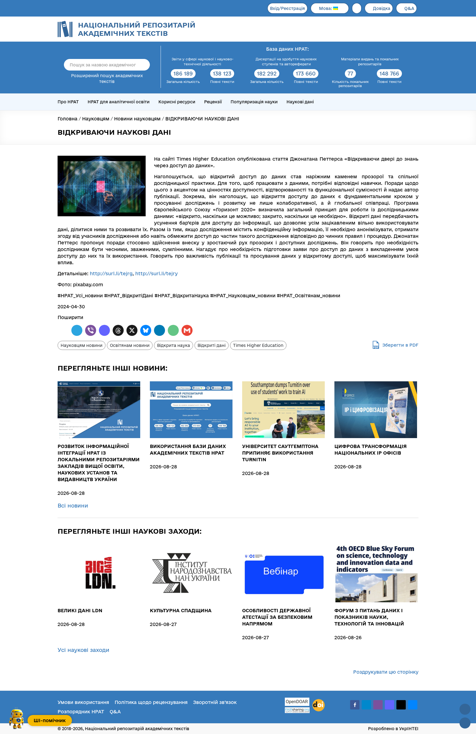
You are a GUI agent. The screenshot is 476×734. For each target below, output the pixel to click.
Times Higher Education (258, 345)
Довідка (381, 8)
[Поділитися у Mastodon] (104, 330)
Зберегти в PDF (400, 344)
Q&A (409, 8)
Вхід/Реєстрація (287, 8)
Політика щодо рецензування (151, 702)
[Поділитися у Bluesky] (145, 330)
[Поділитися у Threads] (118, 330)
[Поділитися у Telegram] (76, 330)
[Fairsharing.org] (297, 710)
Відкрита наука (173, 345)
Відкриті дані (212, 345)
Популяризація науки (254, 101)
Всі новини (74, 506)
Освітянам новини (130, 345)
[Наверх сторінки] (464, 709)
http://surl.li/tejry (156, 273)
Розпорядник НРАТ (81, 711)
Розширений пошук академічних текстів (107, 78)
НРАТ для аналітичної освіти (119, 101)
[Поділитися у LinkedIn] (159, 330)
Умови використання (83, 702)
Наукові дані (300, 101)
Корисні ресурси (176, 101)
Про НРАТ (68, 101)
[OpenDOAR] (297, 702)
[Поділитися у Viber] (90, 330)
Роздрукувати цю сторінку (385, 671)
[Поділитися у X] (131, 330)
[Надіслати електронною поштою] (173, 330)
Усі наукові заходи (84, 650)
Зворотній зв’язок (215, 702)
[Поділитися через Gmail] (187, 330)
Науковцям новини (81, 345)
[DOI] (318, 705)
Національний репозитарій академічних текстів (136, 29)
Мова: (326, 8)
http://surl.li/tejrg (111, 273)
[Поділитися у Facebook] (63, 330)
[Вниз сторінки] (464, 722)
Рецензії (213, 101)
